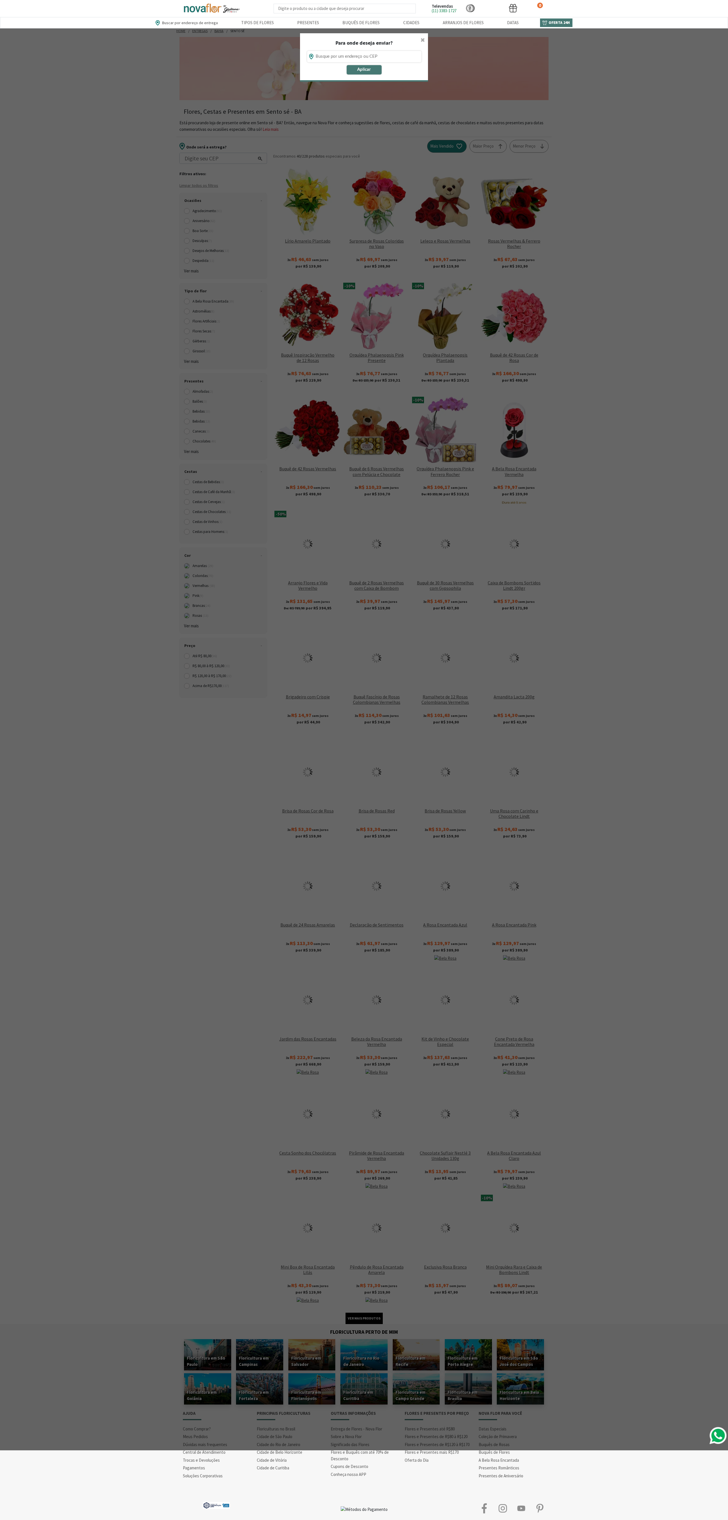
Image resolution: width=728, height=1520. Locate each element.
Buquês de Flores (361, 22)
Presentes (308, 22)
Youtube (521, 1508)
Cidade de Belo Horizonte (279, 1452)
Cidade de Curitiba (273, 1468)
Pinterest (539, 1508)
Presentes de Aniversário (501, 1475)
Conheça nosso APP (348, 1474)
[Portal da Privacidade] (216, 1504)
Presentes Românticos (499, 1468)
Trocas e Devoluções (201, 1460)
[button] (470, 8)
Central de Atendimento (204, 1452)
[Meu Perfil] (491, 8)
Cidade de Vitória (272, 1460)
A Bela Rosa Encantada (499, 1460)
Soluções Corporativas (203, 1475)
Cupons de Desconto (349, 1466)
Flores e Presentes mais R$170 (432, 1452)
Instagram (502, 1508)
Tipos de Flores (257, 22)
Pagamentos (194, 1468)
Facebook (484, 1508)
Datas (513, 22)
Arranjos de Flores (463, 22)
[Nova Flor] (211, 8)
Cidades (411, 22)
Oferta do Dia (417, 1460)
